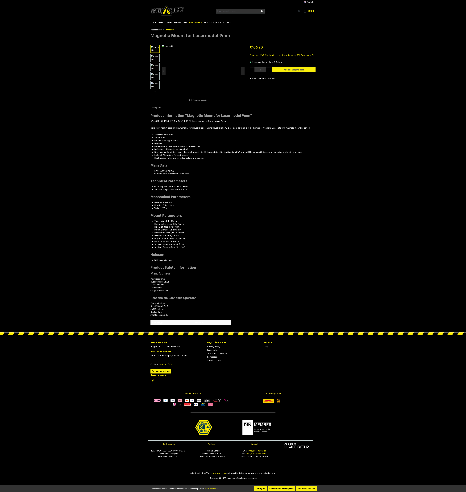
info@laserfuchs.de (257, 451)
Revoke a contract (161, 371)
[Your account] (299, 11)
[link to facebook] (152, 380)
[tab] (155, 108)
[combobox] (237, 11)
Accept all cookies (306, 488)
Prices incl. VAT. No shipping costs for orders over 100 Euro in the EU (282, 55)
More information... (212, 489)
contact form (166, 364)
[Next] (243, 71)
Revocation (212, 357)
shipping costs (219, 473)
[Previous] (164, 71)
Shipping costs (214, 360)
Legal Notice (213, 350)
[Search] (262, 11)
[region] (197, 71)
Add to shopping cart (294, 70)
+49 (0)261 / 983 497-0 (256, 453)
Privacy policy (213, 346)
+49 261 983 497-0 (160, 351)
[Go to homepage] (167, 10)
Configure (260, 488)
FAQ (266, 346)
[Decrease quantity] (252, 69)
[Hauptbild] (203, 71)
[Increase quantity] (268, 69)
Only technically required (281, 488)
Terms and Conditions (217, 353)
